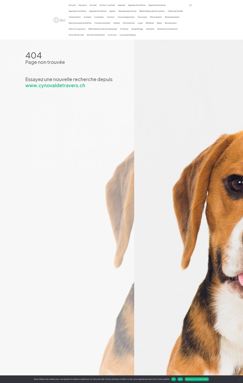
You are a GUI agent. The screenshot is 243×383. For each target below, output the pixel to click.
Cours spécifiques (128, 35)
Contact (111, 17)
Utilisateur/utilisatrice (167, 29)
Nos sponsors (171, 23)
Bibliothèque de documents (152, 11)
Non (180, 379)
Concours (112, 35)
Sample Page (137, 29)
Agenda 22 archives (136, 5)
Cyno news (142, 17)
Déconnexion (156, 17)
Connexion (99, 17)
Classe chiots (75, 17)
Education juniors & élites (80, 23)
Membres (150, 23)
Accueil (72, 5)
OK (173, 379)
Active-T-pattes (107, 5)
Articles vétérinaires (96, 35)
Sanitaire (150, 29)
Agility (112, 11)
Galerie (116, 23)
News (159, 23)
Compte (87, 17)
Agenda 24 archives (77, 11)
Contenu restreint (102, 23)
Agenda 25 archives (97, 11)
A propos (83, 5)
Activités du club (76, 35)
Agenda (121, 5)
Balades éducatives (127, 11)
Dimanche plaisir (172, 17)
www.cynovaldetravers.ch (55, 85)
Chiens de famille (175, 11)
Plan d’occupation (77, 29)
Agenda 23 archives (157, 5)
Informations (129, 23)
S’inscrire (124, 29)
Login (140, 23)
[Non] (240, 379)
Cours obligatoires (126, 17)
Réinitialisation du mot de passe (102, 29)
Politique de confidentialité (197, 379)
